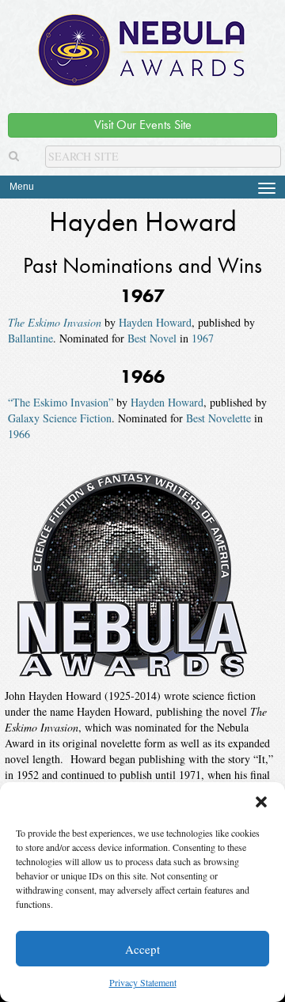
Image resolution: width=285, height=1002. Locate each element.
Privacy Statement (143, 982)
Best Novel (152, 338)
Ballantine (30, 338)
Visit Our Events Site (143, 124)
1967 (203, 338)
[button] (261, 802)
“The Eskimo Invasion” (60, 402)
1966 (19, 433)
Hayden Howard (155, 322)
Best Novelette (218, 417)
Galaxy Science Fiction (60, 417)
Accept (142, 949)
